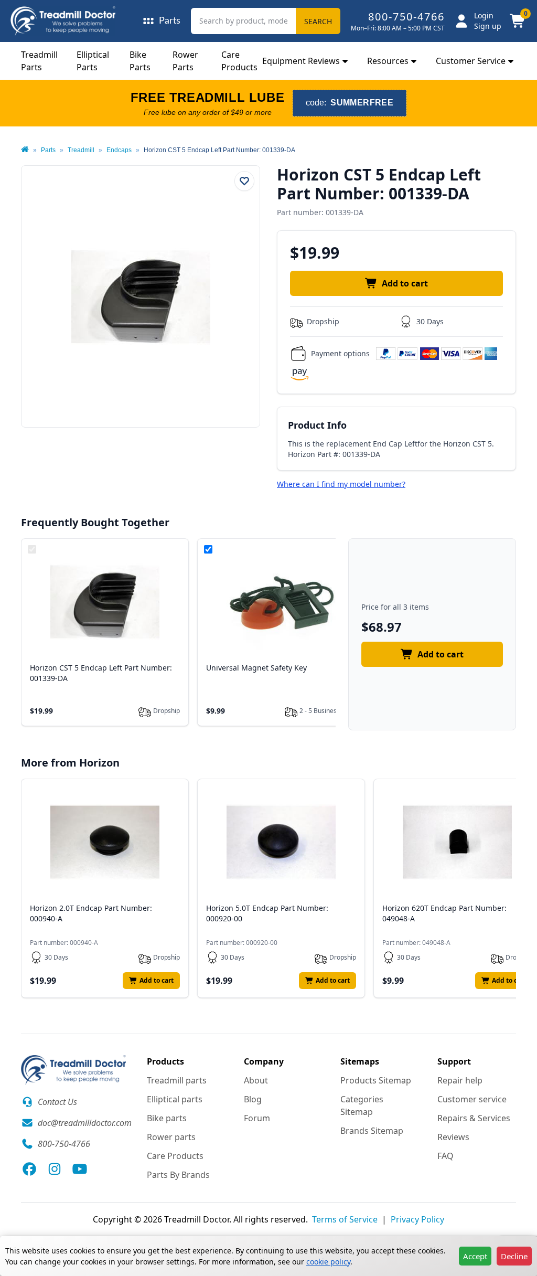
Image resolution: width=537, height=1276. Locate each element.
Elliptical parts (174, 1099)
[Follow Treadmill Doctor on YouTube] (79, 1169)
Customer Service (471, 61)
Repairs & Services (473, 1118)
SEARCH (318, 21)
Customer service (472, 1099)
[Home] (25, 150)
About (256, 1080)
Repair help (459, 1080)
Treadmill (81, 150)
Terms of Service (345, 1219)
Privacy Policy (417, 1219)
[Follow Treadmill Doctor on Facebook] (29, 1169)
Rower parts (171, 1137)
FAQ (445, 1156)
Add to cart (405, 283)
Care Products (175, 1156)
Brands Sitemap (371, 1130)
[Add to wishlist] (244, 181)
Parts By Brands (178, 1175)
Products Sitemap (375, 1080)
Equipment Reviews (301, 61)
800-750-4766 (406, 16)
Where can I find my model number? (341, 484)
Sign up (487, 26)
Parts (48, 150)
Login (483, 15)
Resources (388, 61)
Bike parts (167, 1118)
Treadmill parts (177, 1080)
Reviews (453, 1137)
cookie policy (328, 1262)
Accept (475, 1256)
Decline (514, 1256)
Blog (253, 1099)
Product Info (317, 425)
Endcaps (119, 150)
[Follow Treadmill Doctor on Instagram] (54, 1169)
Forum (257, 1118)
